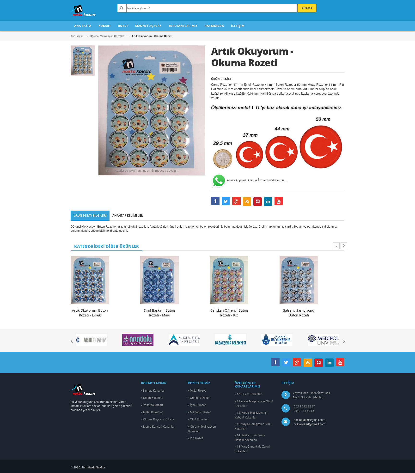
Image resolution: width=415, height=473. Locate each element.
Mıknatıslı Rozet (200, 412)
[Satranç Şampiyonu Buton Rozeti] (299, 280)
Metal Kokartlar (153, 412)
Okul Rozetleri (199, 419)
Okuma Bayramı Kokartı (158, 419)
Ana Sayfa (77, 36)
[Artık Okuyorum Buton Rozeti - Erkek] (90, 280)
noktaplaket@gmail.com (309, 420)
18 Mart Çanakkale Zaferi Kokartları (252, 448)
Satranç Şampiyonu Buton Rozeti (298, 312)
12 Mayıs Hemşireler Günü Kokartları (253, 426)
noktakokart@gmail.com (308, 424)
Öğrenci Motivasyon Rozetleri (107, 36)
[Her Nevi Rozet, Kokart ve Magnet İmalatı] (84, 13)
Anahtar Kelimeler (127, 215)
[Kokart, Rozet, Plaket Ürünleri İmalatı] (84, 389)
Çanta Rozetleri (200, 397)
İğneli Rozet (198, 405)
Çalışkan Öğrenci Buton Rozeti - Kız (229, 312)
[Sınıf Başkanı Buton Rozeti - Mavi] (159, 280)
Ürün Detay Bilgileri (90, 215)
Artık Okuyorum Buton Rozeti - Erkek (90, 312)
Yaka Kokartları (153, 405)
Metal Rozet (198, 390)
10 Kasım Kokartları (249, 394)
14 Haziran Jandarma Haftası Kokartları (250, 437)
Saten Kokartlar (153, 397)
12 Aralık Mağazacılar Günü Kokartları (254, 403)
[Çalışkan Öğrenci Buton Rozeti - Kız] (229, 280)
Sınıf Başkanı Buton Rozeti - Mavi (159, 312)
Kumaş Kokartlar (154, 390)
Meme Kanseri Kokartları (159, 426)
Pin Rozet (196, 438)
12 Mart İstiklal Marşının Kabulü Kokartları (251, 414)
